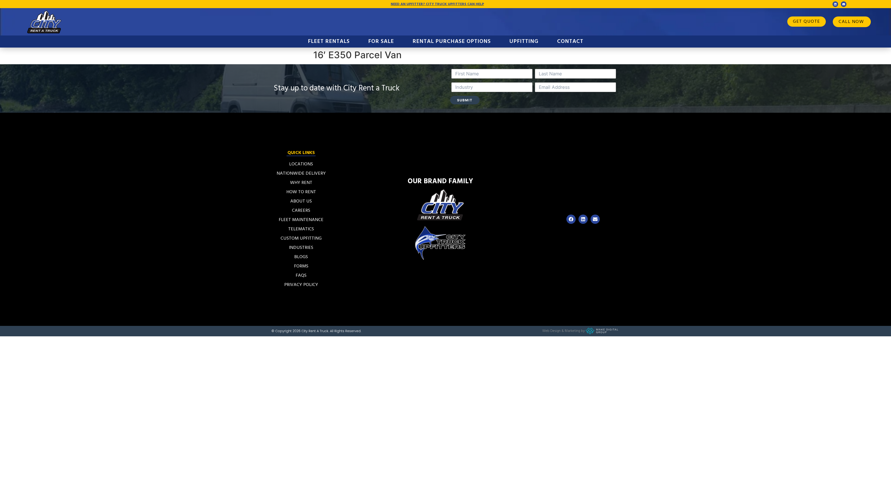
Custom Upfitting (301, 238)
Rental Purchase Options (452, 41)
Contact (570, 41)
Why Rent (301, 182)
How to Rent (301, 192)
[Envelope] (843, 4)
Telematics (301, 229)
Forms (301, 266)
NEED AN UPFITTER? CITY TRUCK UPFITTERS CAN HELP (437, 4)
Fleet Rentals (329, 41)
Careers (301, 210)
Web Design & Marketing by (563, 331)
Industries (301, 247)
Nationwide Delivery (301, 173)
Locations (301, 164)
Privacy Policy (301, 284)
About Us (301, 201)
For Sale (381, 41)
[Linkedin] (835, 4)
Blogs (301, 257)
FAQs (301, 275)
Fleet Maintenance (301, 219)
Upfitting (524, 41)
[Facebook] (571, 219)
